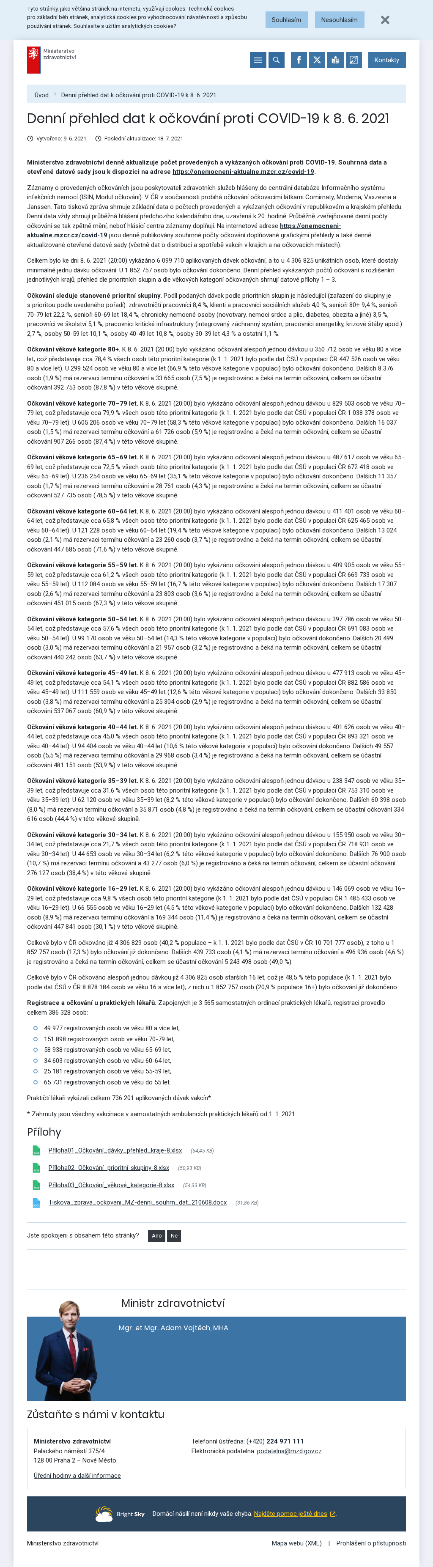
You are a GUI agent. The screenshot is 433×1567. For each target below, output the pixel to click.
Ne (174, 1235)
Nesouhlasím (339, 20)
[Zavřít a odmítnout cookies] (385, 19)
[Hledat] (277, 60)
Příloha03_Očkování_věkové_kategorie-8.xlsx (111, 1185)
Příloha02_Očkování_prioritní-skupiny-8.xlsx (109, 1168)
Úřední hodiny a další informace (77, 1475)
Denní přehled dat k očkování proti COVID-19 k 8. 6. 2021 (138, 95)
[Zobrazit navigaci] (258, 60)
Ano (157, 1235)
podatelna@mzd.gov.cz (289, 1451)
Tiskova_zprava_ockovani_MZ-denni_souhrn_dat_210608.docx (138, 1202)
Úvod (42, 95)
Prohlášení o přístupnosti (371, 1543)
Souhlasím (286, 20)
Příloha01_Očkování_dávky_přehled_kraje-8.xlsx (115, 1150)
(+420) (275, 1441)
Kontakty (387, 60)
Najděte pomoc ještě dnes (290, 1514)
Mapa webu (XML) (297, 1543)
